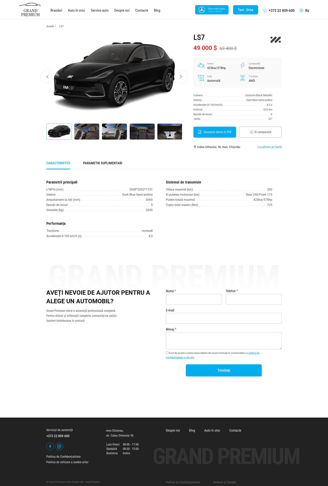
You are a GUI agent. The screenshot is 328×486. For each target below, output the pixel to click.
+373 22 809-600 (282, 10)
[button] (47, 76)
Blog (157, 10)
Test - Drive (245, 10)
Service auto (100, 10)
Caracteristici (58, 163)
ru (307, 10)
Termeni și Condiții (224, 482)
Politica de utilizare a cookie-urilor (67, 462)
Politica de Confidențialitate (63, 456)
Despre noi (121, 10)
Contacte (141, 10)
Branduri (56, 10)
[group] (114, 76)
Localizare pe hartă (270, 147)
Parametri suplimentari (102, 163)
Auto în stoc (76, 10)
